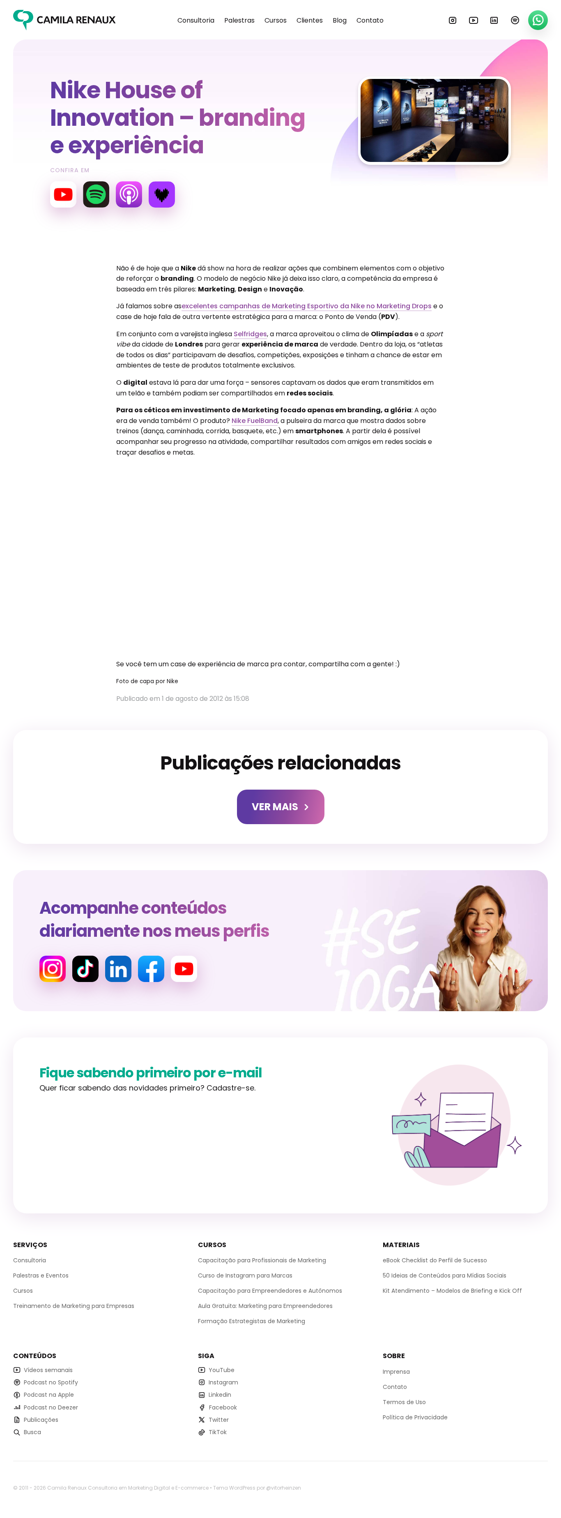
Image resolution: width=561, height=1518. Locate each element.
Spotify (515, 20)
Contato (370, 20)
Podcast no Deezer (51, 1407)
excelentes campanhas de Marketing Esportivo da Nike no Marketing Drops (307, 306)
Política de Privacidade (415, 1417)
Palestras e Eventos (41, 1275)
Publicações (41, 1420)
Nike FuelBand (255, 420)
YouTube (473, 20)
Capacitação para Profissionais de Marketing (262, 1260)
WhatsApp (538, 20)
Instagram (452, 20)
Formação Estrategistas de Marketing (251, 1321)
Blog (340, 20)
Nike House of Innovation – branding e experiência (177, 118)
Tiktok (85, 969)
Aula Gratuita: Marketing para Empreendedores (265, 1306)
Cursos (275, 20)
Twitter (219, 1420)
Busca (32, 1432)
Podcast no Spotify (51, 1382)
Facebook (151, 969)
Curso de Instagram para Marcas (245, 1275)
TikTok (218, 1432)
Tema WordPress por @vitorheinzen (257, 1487)
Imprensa (396, 1372)
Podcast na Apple (49, 1395)
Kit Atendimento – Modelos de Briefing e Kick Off (452, 1291)
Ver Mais (275, 806)
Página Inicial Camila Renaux (64, 20)
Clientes (310, 20)
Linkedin (494, 20)
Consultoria (195, 20)
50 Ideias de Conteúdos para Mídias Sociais (444, 1275)
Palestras (239, 20)
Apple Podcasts (129, 194)
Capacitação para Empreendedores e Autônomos (270, 1291)
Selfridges (250, 334)
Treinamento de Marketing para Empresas (73, 1306)
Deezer (162, 194)
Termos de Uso (404, 1402)
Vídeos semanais (48, 1370)
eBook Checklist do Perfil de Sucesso (435, 1260)
